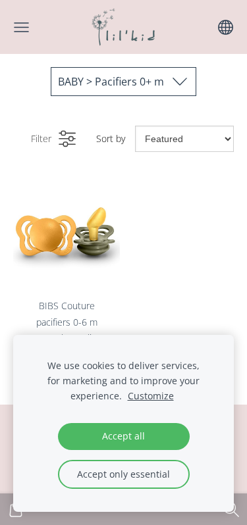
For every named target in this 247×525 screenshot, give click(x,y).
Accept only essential (123, 474)
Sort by (110, 138)
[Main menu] (21, 27)
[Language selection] (225, 27)
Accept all (123, 436)
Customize (151, 395)
